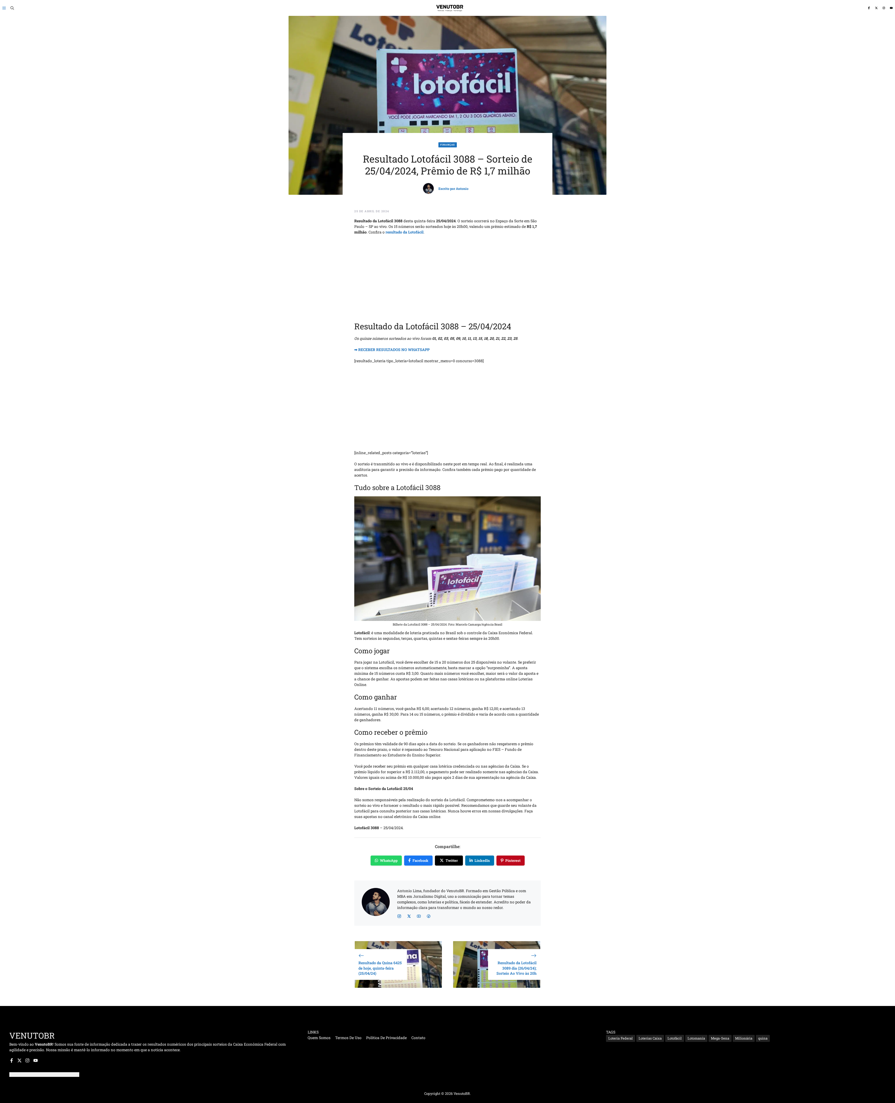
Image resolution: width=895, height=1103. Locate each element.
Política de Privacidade (386, 1037)
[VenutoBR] (449, 8)
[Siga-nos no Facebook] (869, 8)
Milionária (743, 1038)
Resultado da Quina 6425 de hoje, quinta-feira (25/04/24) (380, 968)
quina (763, 1038)
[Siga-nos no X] (876, 8)
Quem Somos (319, 1037)
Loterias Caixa (650, 1038)
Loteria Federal (620, 1038)
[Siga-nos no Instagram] (884, 8)
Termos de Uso (348, 1037)
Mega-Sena (720, 1038)
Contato (418, 1037)
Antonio (462, 188)
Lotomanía (696, 1038)
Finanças (447, 144)
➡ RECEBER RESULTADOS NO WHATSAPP (392, 349)
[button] (12, 8)
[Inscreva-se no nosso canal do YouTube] (891, 8)
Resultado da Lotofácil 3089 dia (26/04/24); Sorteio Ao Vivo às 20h (516, 968)
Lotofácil (675, 1038)
